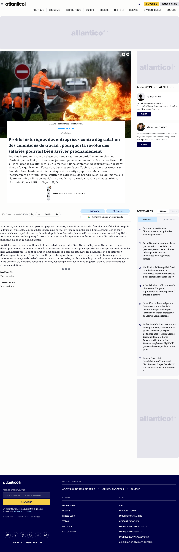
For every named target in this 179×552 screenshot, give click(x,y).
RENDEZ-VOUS (68, 516)
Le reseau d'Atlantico (113, 489)
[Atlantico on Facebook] (23, 535)
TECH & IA (119, 10)
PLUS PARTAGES (168, 219)
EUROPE (90, 10)
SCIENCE (133, 10)
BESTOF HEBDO (69, 531)
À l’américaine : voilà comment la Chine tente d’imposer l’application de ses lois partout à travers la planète (159, 290)
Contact (135, 489)
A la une (52, 124)
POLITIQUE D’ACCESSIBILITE (131, 531)
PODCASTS (67, 526)
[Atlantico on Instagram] (38, 535)
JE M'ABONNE (151, 4)
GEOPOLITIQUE (73, 10)
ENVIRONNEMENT (152, 10)
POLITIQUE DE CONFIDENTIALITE (133, 526)
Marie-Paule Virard (75, 193)
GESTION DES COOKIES (129, 521)
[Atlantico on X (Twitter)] (15, 535)
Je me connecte (169, 4)
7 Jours (173, 211)
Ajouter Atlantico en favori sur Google (107, 217)
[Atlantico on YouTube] (46, 535)
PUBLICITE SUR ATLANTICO (130, 516)
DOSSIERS (66, 511)
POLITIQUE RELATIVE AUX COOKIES (134, 537)
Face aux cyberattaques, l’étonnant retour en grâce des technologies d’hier (157, 231)
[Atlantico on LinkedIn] (30, 535)
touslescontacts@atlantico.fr (26, 542)
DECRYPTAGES (68, 505)
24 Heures (163, 211)
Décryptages (63, 124)
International (77, 124)
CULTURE (171, 10)
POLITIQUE (38, 10)
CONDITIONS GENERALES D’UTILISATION (136, 542)
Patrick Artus (58, 193)
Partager (94, 211)
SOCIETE (104, 10)
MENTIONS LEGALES (127, 511)
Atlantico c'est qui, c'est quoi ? (78, 489)
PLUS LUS (147, 219)
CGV (121, 505)
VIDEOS (65, 521)
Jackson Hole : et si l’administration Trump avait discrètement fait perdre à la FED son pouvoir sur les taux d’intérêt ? (159, 364)
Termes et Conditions (23, 511)
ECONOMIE (54, 10)
